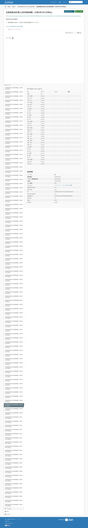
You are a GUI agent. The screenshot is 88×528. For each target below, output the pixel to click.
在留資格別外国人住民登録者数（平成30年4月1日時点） (13, 501)
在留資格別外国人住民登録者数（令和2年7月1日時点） (14, 388)
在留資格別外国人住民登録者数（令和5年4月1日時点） (14, 251)
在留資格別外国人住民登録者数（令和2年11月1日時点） (14, 372)
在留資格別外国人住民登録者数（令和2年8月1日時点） (14, 384)
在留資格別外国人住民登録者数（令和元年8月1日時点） (13, 434)
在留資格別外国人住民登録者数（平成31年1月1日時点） (13, 463)
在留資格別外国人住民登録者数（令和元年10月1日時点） (13, 426)
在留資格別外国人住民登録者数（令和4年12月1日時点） (14, 267)
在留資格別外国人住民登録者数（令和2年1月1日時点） (14, 413)
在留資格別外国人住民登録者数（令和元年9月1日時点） (13, 430)
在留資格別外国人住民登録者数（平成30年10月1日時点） (13, 476)
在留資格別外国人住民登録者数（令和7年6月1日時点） (14, 142)
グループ (65, 2)
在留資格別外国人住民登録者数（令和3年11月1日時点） (14, 322)
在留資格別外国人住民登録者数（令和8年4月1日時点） (14, 105)
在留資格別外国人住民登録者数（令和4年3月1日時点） (14, 305)
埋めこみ (79, 32)
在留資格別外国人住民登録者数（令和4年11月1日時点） (14, 272)
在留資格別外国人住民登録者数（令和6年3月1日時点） (14, 205)
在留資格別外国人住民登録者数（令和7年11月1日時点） (14, 122)
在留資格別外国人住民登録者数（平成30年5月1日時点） (13, 497)
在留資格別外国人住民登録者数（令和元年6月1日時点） (13, 442)
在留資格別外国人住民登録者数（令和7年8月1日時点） (14, 134)
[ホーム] (5, 6)
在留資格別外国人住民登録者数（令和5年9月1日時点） (14, 230)
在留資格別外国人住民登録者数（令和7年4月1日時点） (14, 151)
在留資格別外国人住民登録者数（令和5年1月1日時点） (14, 263)
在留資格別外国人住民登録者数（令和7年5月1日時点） (14, 147)
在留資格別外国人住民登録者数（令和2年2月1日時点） (14, 409)
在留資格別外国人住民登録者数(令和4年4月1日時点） (14, 301)
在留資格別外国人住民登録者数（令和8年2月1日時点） (14, 113)
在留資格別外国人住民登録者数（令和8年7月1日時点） (14, 92)
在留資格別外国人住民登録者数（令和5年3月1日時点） (14, 255)
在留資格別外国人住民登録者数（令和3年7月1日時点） (14, 338)
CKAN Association (9, 523)
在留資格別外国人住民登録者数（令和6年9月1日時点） (14, 180)
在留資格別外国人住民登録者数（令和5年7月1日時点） (14, 238)
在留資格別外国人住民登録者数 (26, 6)
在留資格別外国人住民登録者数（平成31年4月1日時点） (13, 451)
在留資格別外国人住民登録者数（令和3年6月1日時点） (14, 342)
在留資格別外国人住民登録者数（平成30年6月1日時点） (13, 493)
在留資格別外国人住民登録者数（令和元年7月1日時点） (13, 438)
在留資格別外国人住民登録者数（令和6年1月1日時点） (14, 213)
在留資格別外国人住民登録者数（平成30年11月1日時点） (13, 472)
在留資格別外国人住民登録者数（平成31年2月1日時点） (13, 459)
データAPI (79, 11)
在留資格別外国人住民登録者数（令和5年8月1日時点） (14, 234)
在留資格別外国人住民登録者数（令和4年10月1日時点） (14, 276)
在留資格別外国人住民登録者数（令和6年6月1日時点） (14, 192)
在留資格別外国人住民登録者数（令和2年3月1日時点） (51, 6)
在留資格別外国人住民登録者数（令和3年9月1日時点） (14, 330)
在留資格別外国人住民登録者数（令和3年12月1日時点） (14, 317)
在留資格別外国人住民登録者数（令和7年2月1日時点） (14, 159)
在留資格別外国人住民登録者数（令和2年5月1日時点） (14, 397)
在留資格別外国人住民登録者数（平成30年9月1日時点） (13, 480)
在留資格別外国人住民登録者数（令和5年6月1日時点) (14, 242)
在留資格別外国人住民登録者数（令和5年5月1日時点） (14, 247)
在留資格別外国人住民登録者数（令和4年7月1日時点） (14, 288)
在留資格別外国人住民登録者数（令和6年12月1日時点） (14, 167)
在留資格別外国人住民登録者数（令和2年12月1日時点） (14, 367)
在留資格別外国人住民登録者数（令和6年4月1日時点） (14, 201)
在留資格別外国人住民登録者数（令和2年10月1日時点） (14, 376)
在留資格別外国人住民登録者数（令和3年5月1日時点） (14, 347)
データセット (54, 2)
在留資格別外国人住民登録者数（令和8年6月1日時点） (14, 97)
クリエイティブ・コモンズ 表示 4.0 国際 (63, 185)
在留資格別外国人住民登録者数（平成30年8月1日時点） (13, 484)
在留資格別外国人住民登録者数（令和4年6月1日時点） (14, 292)
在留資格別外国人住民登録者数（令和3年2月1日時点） (14, 359)
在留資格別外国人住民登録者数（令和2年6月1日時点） (14, 392)
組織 (60, 2)
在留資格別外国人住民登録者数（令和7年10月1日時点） (14, 126)
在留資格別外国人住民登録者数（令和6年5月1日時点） (14, 197)
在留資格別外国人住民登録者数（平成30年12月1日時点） (13, 468)
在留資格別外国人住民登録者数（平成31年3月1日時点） (13, 455)
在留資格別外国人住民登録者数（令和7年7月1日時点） (14, 138)
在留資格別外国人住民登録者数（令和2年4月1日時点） (14, 401)
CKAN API (7, 521)
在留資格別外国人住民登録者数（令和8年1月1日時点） (14, 117)
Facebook (8, 514)
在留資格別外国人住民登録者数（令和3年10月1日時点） (14, 326)
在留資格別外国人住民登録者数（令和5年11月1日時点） (14, 222)
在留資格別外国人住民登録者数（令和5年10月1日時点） (14, 226)
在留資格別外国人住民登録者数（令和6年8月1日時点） (14, 184)
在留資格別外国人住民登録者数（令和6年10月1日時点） (14, 176)
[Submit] (81, 2)
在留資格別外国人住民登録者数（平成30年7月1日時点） (13, 488)
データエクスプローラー (15, 29)
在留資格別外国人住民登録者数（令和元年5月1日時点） (13, 447)
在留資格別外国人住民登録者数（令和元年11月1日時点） (13, 422)
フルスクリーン (70, 32)
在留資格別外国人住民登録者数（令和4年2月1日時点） (14, 309)
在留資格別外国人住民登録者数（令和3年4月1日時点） (14, 351)
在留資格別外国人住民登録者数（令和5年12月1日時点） (14, 217)
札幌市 (14, 6)
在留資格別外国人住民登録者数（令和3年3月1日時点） (14, 355)
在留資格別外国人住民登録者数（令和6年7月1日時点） (14, 188)
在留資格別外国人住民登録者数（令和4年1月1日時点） (14, 313)
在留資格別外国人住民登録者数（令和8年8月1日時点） (14, 88)
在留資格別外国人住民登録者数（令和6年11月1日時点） (14, 172)
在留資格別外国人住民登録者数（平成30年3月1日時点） (13, 505)
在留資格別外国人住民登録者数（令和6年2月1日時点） (14, 209)
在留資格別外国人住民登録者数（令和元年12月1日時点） (13, 417)
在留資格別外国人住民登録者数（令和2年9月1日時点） (14, 380)
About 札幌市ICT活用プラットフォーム (13, 519)
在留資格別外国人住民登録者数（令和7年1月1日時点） (14, 163)
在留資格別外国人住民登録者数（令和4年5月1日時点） (14, 297)
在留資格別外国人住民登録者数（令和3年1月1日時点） (14, 363)
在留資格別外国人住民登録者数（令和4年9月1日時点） (14, 280)
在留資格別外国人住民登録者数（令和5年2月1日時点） (14, 259)
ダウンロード (69, 11)
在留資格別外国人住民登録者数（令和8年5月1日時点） (14, 101)
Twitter (7, 511)
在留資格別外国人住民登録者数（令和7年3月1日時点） (14, 155)
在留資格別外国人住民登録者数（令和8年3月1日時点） (14, 109)
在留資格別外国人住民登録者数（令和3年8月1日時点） (14, 334)
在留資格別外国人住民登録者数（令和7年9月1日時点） (14, 130)
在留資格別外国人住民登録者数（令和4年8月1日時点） (14, 284)
